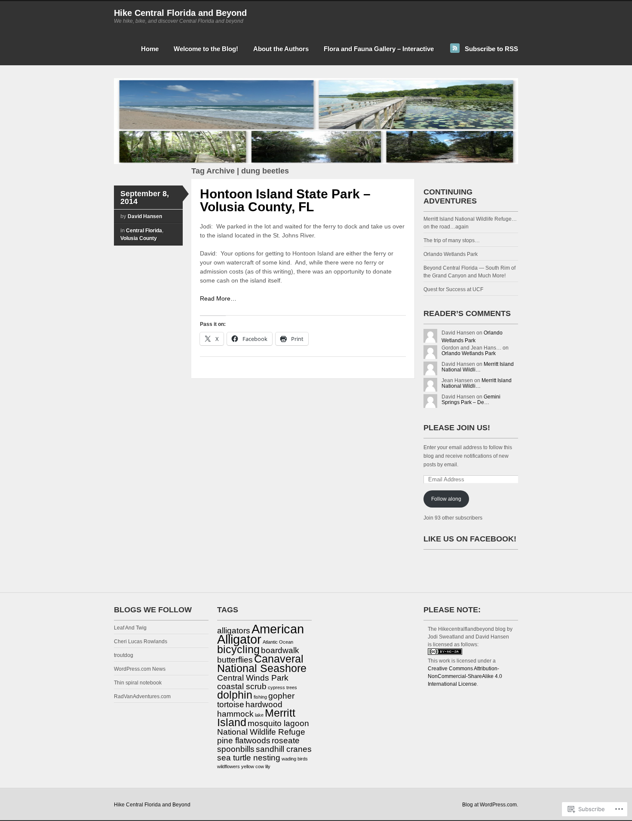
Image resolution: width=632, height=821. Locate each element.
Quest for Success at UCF (453, 289)
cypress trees (282, 687)
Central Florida (144, 231)
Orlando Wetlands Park (450, 254)
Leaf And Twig (130, 628)
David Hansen (145, 216)
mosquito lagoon (278, 723)
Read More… (218, 298)
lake (259, 715)
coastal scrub (242, 686)
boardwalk (280, 650)
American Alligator (260, 634)
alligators (233, 630)
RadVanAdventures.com (142, 696)
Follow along (446, 499)
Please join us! (456, 427)
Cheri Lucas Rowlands (140, 642)
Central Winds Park (252, 677)
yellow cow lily (255, 766)
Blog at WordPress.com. (490, 805)
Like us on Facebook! (469, 539)
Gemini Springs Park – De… (471, 399)
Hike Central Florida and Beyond (180, 13)
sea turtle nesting (248, 757)
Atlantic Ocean (278, 642)
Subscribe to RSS (491, 48)
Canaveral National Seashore (262, 663)
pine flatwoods (243, 740)
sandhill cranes (284, 749)
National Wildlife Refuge (261, 731)
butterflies (235, 659)
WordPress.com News (140, 669)
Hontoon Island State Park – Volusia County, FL (285, 200)
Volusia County (138, 238)
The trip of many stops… (451, 240)
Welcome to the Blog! (206, 48)
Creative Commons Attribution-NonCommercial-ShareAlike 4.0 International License (465, 676)
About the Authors (281, 48)
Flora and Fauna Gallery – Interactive (379, 48)
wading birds (295, 758)
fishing (260, 696)
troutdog (123, 655)
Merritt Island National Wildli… (478, 367)
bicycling (238, 649)
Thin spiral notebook (138, 683)
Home (150, 48)
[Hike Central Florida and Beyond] (316, 162)
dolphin (234, 695)
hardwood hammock (249, 709)
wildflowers (228, 766)
